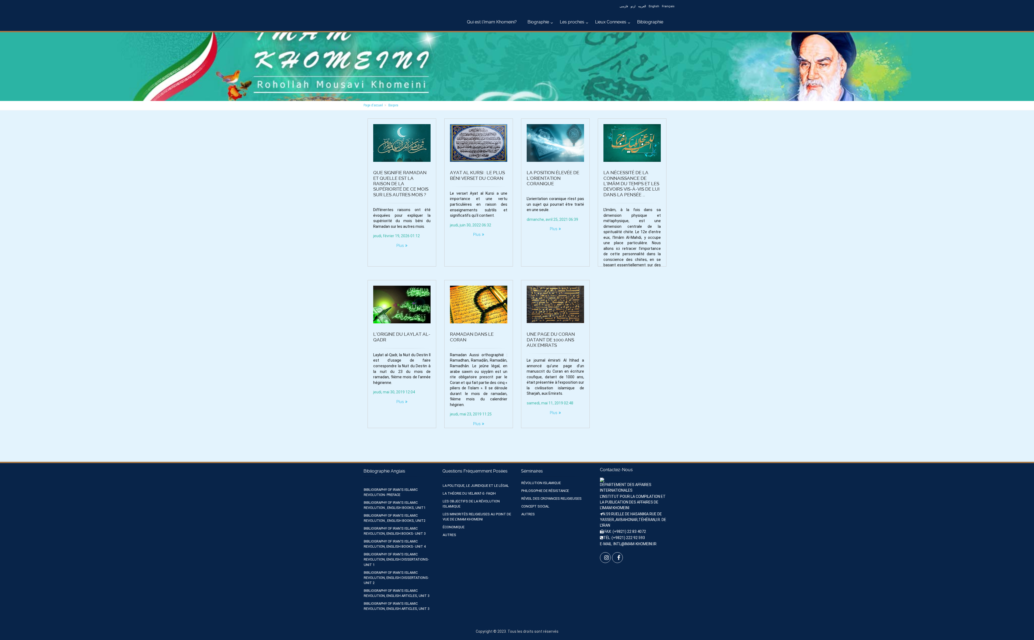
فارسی (624, 6)
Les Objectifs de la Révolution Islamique (471, 503)
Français (668, 6)
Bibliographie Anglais (384, 471)
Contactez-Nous (616, 469)
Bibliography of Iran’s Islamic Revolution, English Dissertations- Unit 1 (396, 559)
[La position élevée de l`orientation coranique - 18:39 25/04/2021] (555, 143)
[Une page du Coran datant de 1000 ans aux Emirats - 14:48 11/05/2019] (555, 304)
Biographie (538, 22)
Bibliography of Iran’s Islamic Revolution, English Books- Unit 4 (395, 543)
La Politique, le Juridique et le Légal (476, 486)
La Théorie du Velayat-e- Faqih (469, 493)
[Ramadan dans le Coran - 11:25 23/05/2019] (478, 304)
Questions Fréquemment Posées (475, 471)
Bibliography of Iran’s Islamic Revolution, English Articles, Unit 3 (396, 593)
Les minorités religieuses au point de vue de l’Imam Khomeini (477, 516)
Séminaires (532, 471)
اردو (633, 6)
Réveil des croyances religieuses (551, 498)
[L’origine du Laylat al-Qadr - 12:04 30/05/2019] (402, 304)
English (654, 6)
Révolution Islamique (541, 483)
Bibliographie (650, 22)
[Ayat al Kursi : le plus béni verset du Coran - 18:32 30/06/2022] (478, 143)
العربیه (642, 6)
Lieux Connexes (610, 22)
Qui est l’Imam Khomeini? (492, 22)
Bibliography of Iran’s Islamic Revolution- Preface (391, 492)
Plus (400, 245)
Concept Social (535, 506)
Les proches (572, 22)
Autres (449, 535)
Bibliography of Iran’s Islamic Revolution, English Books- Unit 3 (395, 531)
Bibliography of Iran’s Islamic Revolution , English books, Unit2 (394, 518)
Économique (453, 527)
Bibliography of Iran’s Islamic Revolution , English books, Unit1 (394, 505)
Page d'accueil (373, 105)
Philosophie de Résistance (545, 491)
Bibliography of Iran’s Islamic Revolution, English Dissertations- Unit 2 (396, 578)
